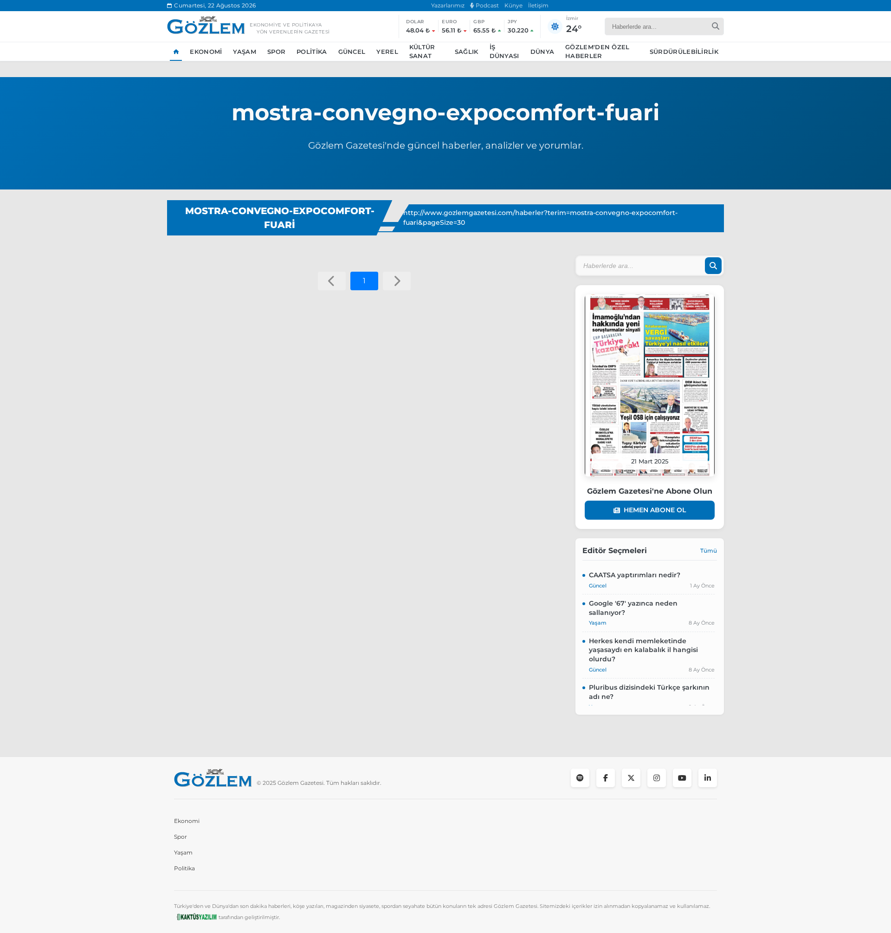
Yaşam (244, 51)
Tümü (708, 550)
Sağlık (466, 51)
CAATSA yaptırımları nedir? (634, 575)
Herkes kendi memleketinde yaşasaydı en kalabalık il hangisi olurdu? (643, 650)
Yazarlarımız (448, 5)
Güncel (352, 51)
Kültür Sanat (422, 51)
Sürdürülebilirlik (684, 51)
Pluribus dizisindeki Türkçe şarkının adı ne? (649, 692)
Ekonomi (206, 51)
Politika (312, 51)
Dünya (542, 51)
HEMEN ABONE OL (655, 510)
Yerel (387, 51)
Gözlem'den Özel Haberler (597, 51)
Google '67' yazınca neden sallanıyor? (633, 608)
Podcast (486, 5)
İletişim (538, 5)
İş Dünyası (504, 51)
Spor (276, 51)
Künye (513, 5)
